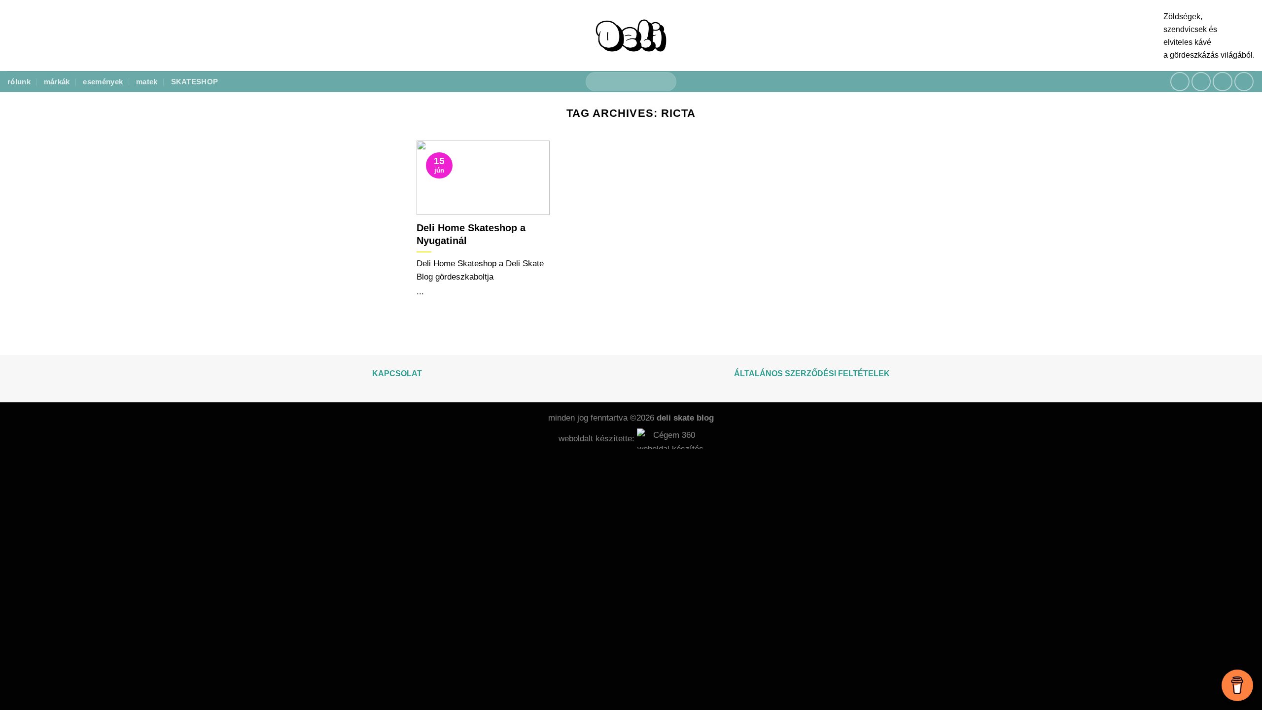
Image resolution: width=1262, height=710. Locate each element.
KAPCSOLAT (397, 373)
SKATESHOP (194, 81)
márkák (57, 81)
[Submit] (664, 82)
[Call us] (1244, 82)
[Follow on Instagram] (1201, 82)
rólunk (19, 81)
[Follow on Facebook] (1180, 82)
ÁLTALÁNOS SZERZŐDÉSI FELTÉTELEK (812, 373)
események (103, 81)
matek (147, 81)
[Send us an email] (1222, 82)
